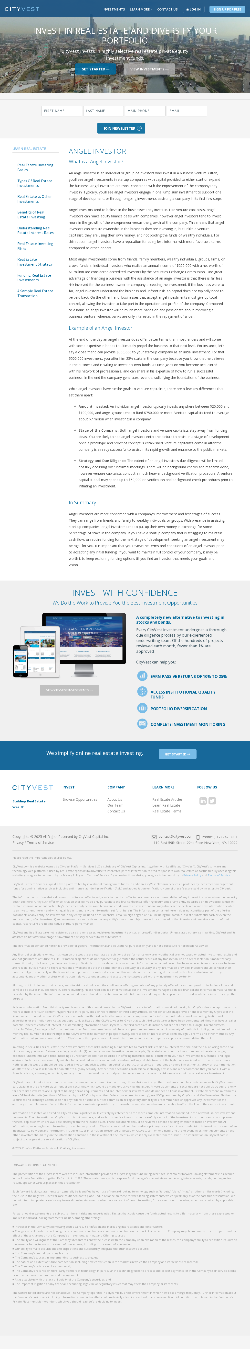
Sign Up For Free (227, 9)
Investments (114, 9)
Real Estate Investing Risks (35, 246)
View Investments (147, 69)
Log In (195, 9)
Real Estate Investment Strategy (34, 262)
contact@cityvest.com (176, 836)
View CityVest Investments (68, 690)
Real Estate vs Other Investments (34, 199)
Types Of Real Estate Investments (34, 183)
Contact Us (167, 9)
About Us (114, 799)
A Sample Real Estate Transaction (35, 293)
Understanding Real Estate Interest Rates (35, 230)
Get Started (94, 69)
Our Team (115, 805)
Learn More (140, 9)
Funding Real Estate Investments (34, 277)
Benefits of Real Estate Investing (31, 214)
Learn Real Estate (29, 148)
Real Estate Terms (166, 811)
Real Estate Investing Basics (35, 167)
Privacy (18, 842)
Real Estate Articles (167, 799)
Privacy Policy (192, 875)
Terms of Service (40, 842)
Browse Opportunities (79, 799)
